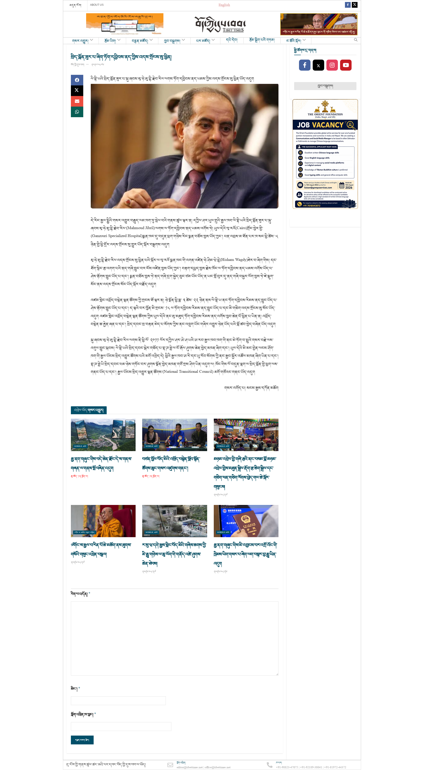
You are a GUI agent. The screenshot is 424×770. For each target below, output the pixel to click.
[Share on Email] (77, 101)
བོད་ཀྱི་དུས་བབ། (77, 65)
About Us (97, 4)
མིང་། (75, 689)
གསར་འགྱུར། (80, 41)
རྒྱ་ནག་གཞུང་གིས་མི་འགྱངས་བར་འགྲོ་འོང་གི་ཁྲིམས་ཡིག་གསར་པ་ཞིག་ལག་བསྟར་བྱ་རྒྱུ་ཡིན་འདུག (245, 554)
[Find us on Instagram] (332, 65)
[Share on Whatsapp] (77, 112)
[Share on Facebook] (77, 80)
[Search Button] (356, 41)
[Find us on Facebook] (348, 5)
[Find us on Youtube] (346, 65)
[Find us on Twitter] (355, 5)
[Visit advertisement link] (124, 24)
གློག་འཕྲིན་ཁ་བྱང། (83, 714)
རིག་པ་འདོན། (81, 594)
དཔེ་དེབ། (232, 40)
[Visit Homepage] (220, 24)
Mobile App (80, 446)
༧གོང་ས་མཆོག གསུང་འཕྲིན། (84, 532)
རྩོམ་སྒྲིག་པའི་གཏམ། (262, 40)
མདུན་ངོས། (75, 5)
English (224, 5)
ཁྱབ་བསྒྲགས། (172, 41)
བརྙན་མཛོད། (140, 41)
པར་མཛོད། (203, 41)
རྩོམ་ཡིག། (110, 41)
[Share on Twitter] (77, 90)
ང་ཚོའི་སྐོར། (293, 41)
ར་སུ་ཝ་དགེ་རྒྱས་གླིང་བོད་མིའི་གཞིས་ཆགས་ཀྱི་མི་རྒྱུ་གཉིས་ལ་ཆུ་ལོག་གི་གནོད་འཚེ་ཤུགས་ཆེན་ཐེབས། (174, 554)
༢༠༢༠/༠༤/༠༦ (97, 65)
